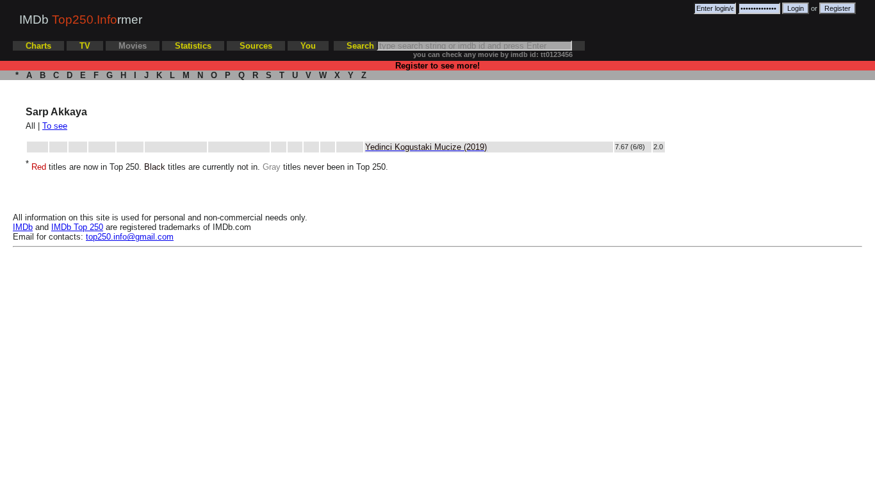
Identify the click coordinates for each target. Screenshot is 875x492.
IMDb (23, 227)
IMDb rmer (80, 19)
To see (54, 126)
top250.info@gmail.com (130, 237)
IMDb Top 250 (77, 227)
